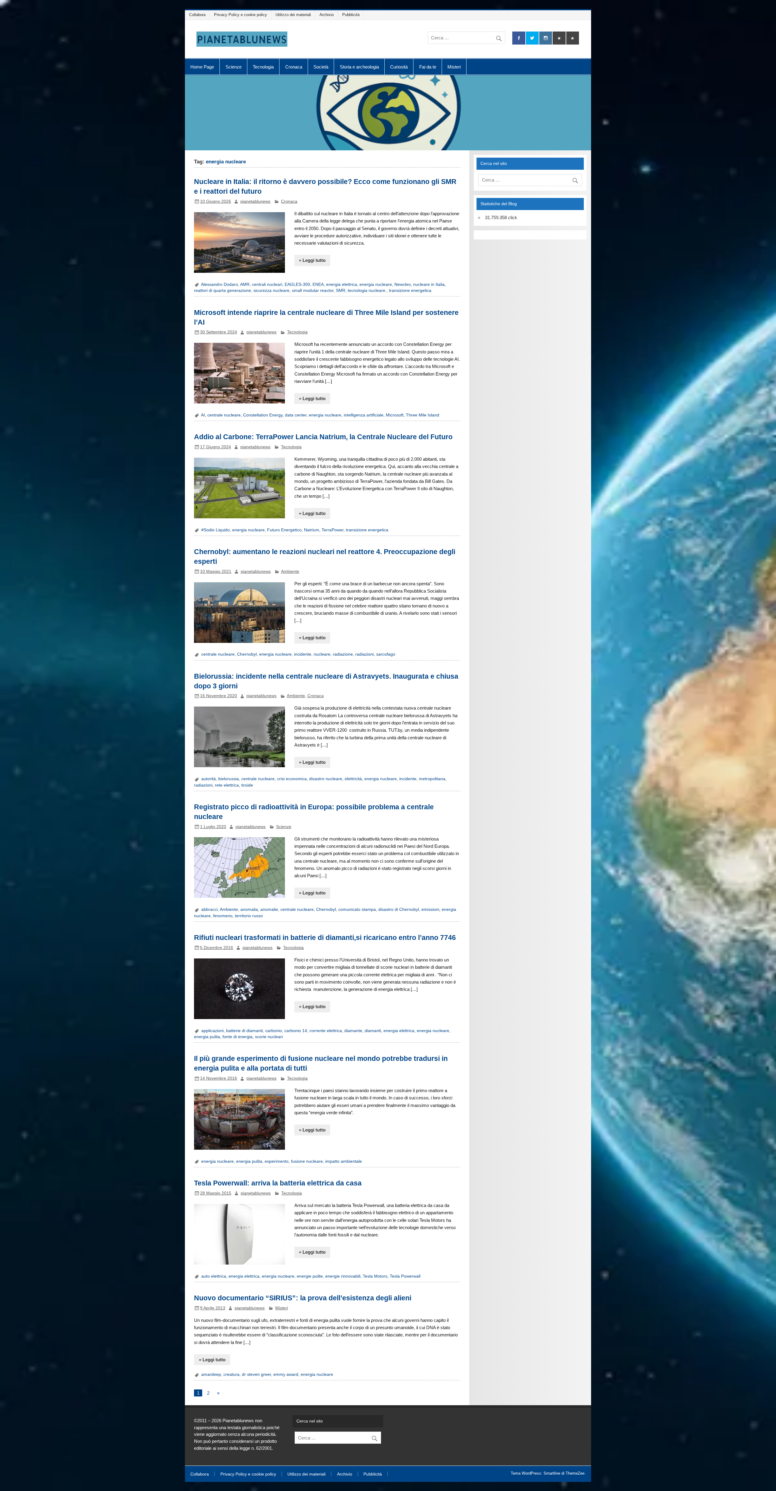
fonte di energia (237, 1037)
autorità (208, 779)
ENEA (318, 284)
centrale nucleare (224, 415)
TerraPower (332, 530)
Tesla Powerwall (405, 1276)
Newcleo (402, 284)
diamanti (373, 1030)
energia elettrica (341, 284)
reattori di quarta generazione (222, 290)
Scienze (234, 66)
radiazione (343, 654)
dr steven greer (256, 1374)
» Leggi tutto (312, 260)
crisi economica (292, 779)
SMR (340, 290)
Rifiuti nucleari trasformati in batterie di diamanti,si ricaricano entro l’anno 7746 (325, 937)
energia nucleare (376, 284)
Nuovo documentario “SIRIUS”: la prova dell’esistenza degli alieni (302, 1298)
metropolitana (432, 779)
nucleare (322, 654)
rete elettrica (227, 785)
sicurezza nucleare (271, 290)
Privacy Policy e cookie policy (240, 14)
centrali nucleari (267, 284)
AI (203, 415)
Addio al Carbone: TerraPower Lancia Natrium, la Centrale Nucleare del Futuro (323, 437)
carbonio (273, 1030)
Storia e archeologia (359, 66)
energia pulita (207, 1037)
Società (320, 66)
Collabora (197, 14)
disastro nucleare (325, 779)
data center (295, 415)
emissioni (430, 909)
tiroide (247, 785)
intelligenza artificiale (363, 415)
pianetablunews (255, 201)
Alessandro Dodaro (219, 284)
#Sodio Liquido (215, 530)
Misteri (454, 66)
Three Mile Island (422, 415)
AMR (244, 284)
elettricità (353, 779)
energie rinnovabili (342, 1276)
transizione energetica (410, 290)
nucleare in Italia (429, 284)
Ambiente (290, 571)
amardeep (211, 1374)
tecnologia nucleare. (367, 290)
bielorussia (228, 779)
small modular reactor (312, 290)
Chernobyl (247, 654)
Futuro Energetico (284, 530)
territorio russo (249, 916)
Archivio (326, 14)
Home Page (202, 66)
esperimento (277, 1161)
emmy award (285, 1374)
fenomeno (222, 916)
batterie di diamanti (244, 1030)
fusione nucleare (307, 1161)
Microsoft (394, 415)
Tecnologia (263, 66)
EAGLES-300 (297, 284)
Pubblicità (351, 14)
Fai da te (427, 66)
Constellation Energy (263, 415)
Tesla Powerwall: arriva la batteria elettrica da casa (278, 1183)
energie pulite (310, 1276)
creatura (231, 1374)
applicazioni (212, 1030)
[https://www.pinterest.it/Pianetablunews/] (559, 38)
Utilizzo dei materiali (293, 14)
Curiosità (399, 66)
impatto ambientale (343, 1161)
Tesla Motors (375, 1276)
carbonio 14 (295, 1030)
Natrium (311, 530)
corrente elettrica (325, 1030)
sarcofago (385, 654)
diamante (353, 1030)
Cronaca (293, 66)
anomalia (249, 909)
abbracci (209, 909)
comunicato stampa (357, 909)
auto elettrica (213, 1276)
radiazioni (364, 654)
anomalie (269, 909)
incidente (302, 654)
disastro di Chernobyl (398, 909)
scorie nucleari (269, 1037)
